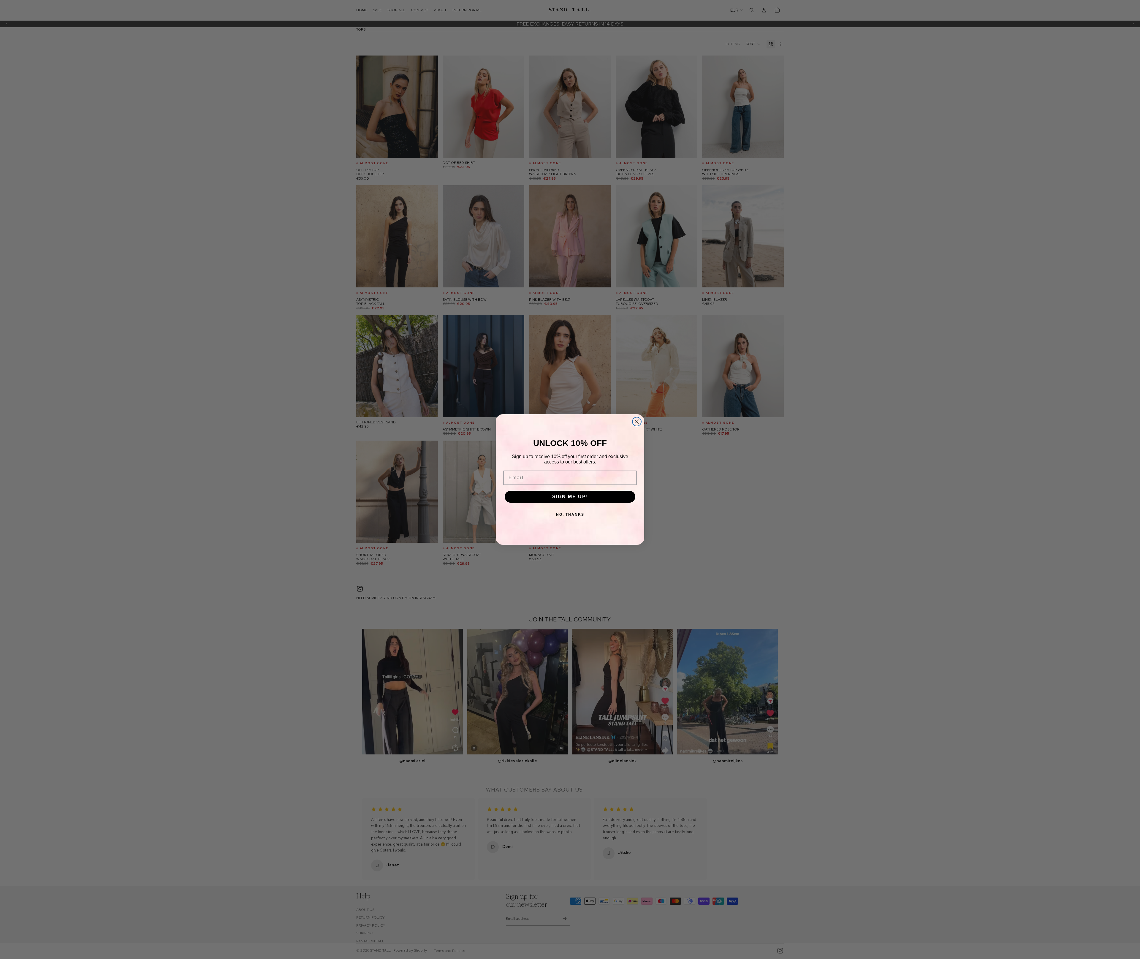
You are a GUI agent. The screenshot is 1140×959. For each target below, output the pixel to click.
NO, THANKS (570, 514)
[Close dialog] (636, 421)
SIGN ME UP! (570, 496)
